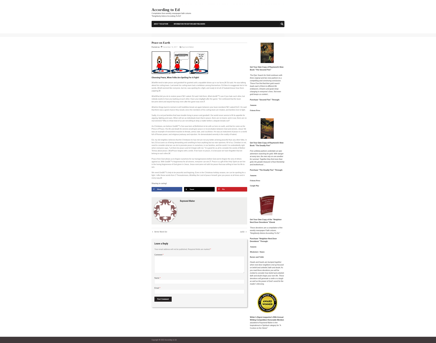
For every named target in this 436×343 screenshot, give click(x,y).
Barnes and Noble (257, 257)
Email (157, 288)
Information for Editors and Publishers (189, 24)
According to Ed (166, 9)
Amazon (253, 105)
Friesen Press (255, 110)
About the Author (161, 24)
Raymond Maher (188, 47)
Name (157, 278)
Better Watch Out (160, 232)
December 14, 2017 (170, 47)
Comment (159, 255)
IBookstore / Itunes (257, 252)
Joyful (242, 232)
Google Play (254, 186)
